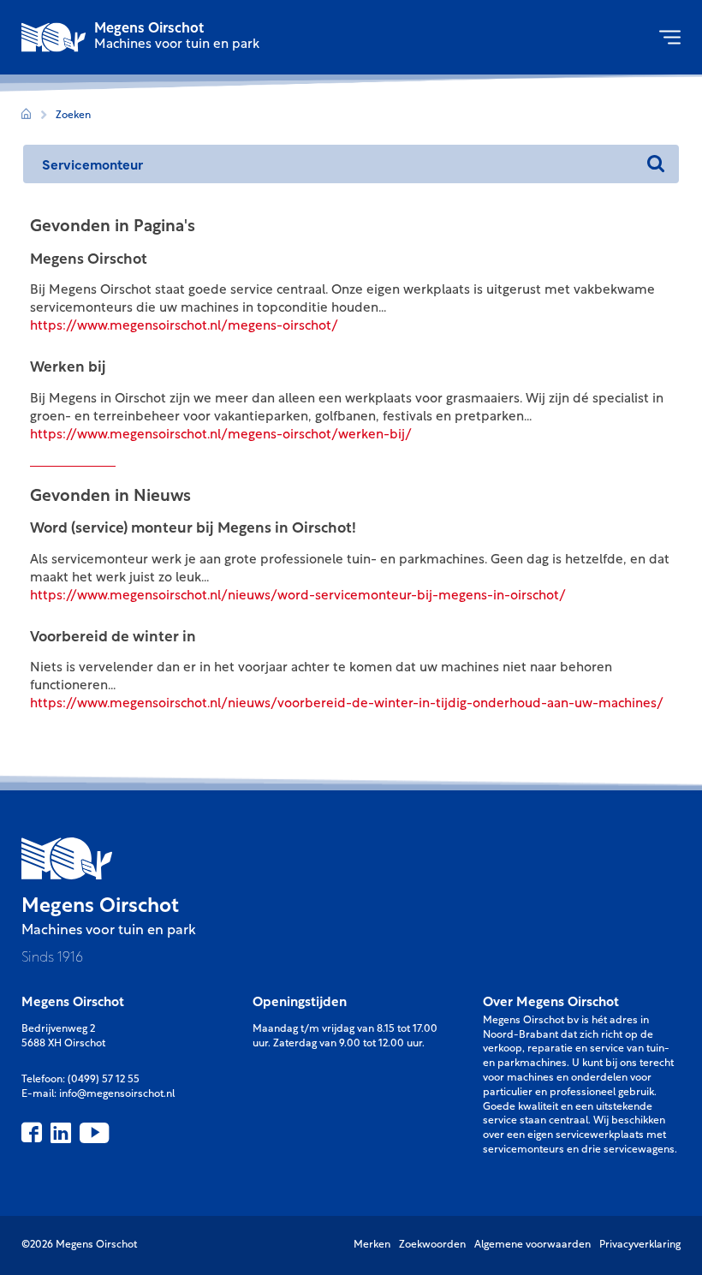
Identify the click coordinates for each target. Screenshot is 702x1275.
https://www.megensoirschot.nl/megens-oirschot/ (184, 326)
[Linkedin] (61, 1133)
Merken (372, 1245)
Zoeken (73, 115)
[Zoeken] (655, 163)
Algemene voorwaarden (532, 1245)
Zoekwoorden (432, 1245)
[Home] (26, 116)
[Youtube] (94, 1133)
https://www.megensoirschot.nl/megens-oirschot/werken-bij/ (221, 435)
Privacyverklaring (640, 1245)
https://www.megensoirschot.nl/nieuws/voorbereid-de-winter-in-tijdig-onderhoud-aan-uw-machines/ (346, 704)
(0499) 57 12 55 (104, 1080)
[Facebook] (31, 1133)
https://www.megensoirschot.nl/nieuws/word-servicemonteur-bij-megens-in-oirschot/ (298, 596)
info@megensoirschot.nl (117, 1094)
